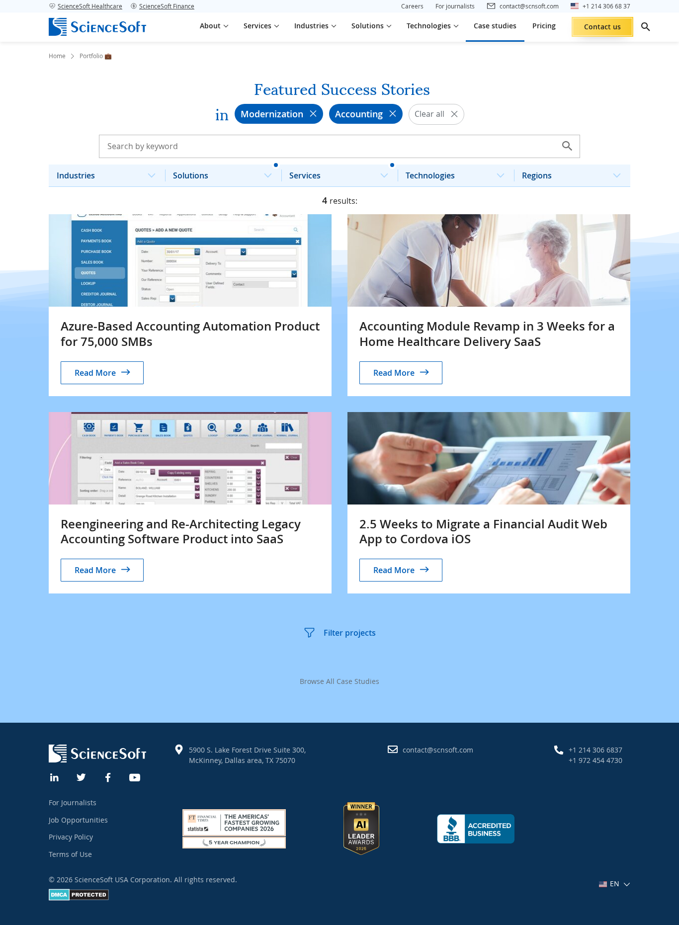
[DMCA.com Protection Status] (79, 898)
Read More (95, 372)
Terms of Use (70, 854)
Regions (537, 175)
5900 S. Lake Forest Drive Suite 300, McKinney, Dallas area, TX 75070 (247, 755)
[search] (645, 26)
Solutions (190, 175)
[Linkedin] (55, 776)
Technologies (430, 175)
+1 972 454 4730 (595, 760)
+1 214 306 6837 (595, 750)
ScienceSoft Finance (166, 6)
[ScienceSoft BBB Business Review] (475, 828)
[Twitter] (81, 776)
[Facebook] (108, 776)
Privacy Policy (71, 836)
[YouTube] (135, 776)
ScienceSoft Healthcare (90, 6)
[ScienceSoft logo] (97, 27)
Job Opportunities (78, 820)
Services (305, 175)
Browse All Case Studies (339, 681)
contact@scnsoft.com (438, 750)
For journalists (455, 6)
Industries (76, 175)
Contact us (602, 26)
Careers (412, 6)
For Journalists (72, 802)
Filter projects (350, 632)
